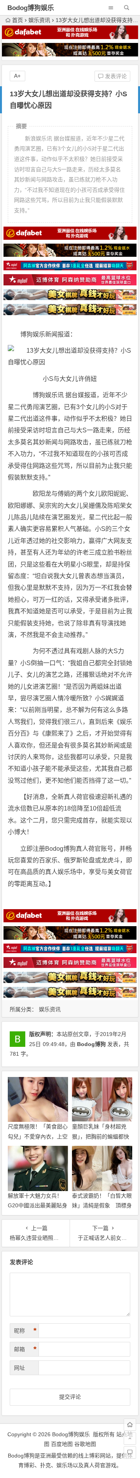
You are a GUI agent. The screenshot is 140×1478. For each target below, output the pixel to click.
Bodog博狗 (91, 1044)
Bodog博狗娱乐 (30, 8)
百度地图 (62, 1444)
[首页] (130, 1424)
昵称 (25, 1330)
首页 (17, 20)
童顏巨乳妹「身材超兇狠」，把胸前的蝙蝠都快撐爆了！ (100, 1136)
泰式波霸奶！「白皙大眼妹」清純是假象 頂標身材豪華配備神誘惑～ (102, 1205)
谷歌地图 (85, 1444)
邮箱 (25, 1349)
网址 (19, 1368)
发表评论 (115, 76)
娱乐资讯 (39, 20)
